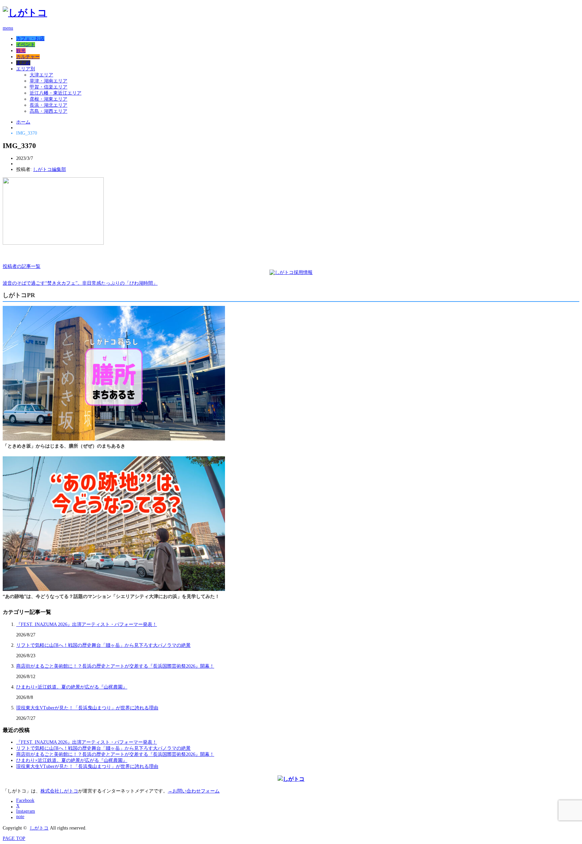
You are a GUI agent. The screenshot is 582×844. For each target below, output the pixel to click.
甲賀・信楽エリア (48, 87)
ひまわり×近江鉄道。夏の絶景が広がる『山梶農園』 (71, 687)
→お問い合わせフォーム (194, 791)
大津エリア (41, 74)
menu (8, 28)
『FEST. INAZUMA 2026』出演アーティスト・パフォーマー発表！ (86, 624)
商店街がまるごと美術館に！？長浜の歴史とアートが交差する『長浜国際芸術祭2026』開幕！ (115, 666)
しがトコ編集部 (49, 169)
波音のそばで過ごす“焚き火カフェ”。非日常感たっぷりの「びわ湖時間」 (80, 283)
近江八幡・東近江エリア (56, 93)
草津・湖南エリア (48, 80)
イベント (25, 44)
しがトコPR (19, 295)
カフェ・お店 (30, 38)
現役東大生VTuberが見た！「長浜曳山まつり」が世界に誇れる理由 (87, 707)
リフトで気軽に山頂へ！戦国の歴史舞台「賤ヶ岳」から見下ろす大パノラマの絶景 (103, 645)
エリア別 (25, 68)
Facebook (25, 800)
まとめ (23, 62)
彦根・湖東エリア (48, 99)
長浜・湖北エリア (48, 105)
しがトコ (39, 828)
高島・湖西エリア (48, 111)
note (20, 816)
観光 (21, 50)
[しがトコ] (25, 12)
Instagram (25, 811)
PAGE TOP (14, 838)
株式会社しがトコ (59, 791)
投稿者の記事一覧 (21, 266)
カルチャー (28, 56)
